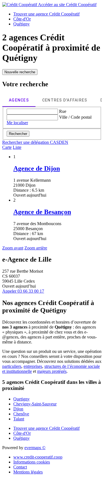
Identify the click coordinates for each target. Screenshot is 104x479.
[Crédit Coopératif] (20, 4)
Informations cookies (31, 462)
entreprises (33, 366)
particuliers (11, 366)
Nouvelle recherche (19, 72)
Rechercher (18, 134)
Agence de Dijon (36, 168)
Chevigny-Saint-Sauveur (35, 404)
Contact (20, 467)
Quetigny (21, 399)
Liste (17, 147)
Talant (18, 418)
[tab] (18, 100)
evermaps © (34, 447)
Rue (62, 111)
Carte (7, 147)
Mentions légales (28, 472)
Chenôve (21, 414)
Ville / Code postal (75, 117)
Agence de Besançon (42, 211)
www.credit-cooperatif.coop (37, 457)
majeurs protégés (52, 371)
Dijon (18, 409)
